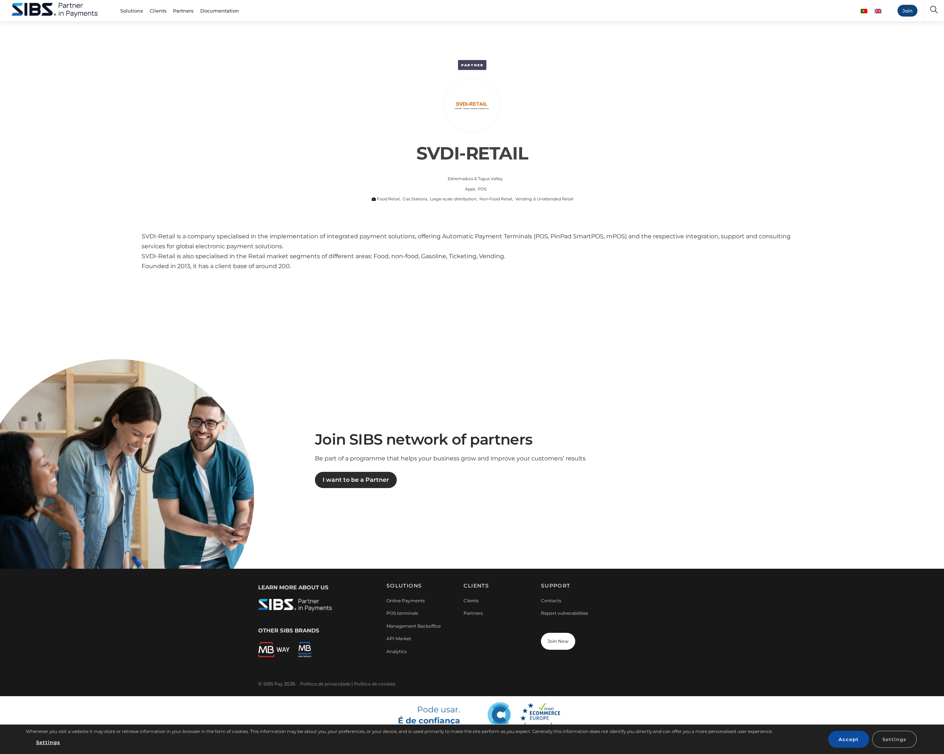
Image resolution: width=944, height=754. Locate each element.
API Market (398, 638)
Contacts (551, 600)
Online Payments (405, 600)
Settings (48, 742)
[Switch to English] (878, 10)
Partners (183, 11)
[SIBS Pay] (54, 9)
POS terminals (402, 613)
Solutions (131, 11)
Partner (472, 65)
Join (907, 11)
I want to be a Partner (356, 479)
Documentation (219, 11)
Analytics (396, 651)
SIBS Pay (273, 684)
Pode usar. (429, 719)
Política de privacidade (325, 684)
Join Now (558, 641)
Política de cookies (374, 684)
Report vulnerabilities (564, 613)
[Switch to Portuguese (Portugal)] (864, 10)
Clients (158, 11)
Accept (849, 739)
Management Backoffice (413, 626)
